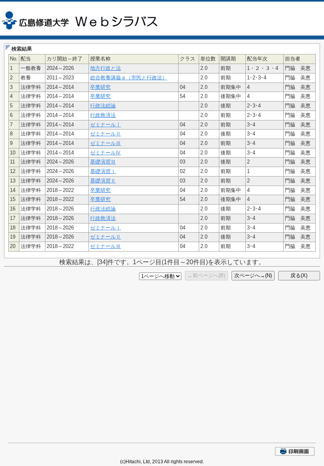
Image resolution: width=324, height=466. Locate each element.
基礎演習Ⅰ (103, 171)
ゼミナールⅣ (105, 153)
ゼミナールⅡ (105, 134)
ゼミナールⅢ (105, 143)
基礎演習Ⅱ (103, 181)
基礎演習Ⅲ (103, 162)
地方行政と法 (105, 68)
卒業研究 (100, 87)
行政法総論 (103, 106)
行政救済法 (103, 115)
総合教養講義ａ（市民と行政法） (128, 78)
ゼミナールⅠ (105, 125)
